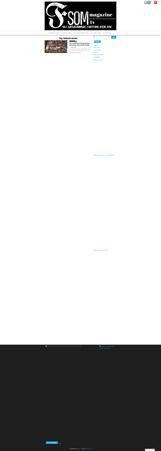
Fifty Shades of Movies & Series (81, 33)
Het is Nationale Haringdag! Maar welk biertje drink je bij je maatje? (79, 44)
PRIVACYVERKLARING (98, 54)
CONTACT (96, 45)
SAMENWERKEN (97, 57)
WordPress (79, 448)
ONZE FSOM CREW (97, 47)
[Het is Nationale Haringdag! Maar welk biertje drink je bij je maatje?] (56, 46)
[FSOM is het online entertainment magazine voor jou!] (45, 33)
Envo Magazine (88, 448)
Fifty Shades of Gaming (66, 33)
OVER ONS (96, 52)
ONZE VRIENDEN (97, 50)
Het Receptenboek (107, 33)
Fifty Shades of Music (95, 33)
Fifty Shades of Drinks (53, 33)
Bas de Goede (73, 47)
